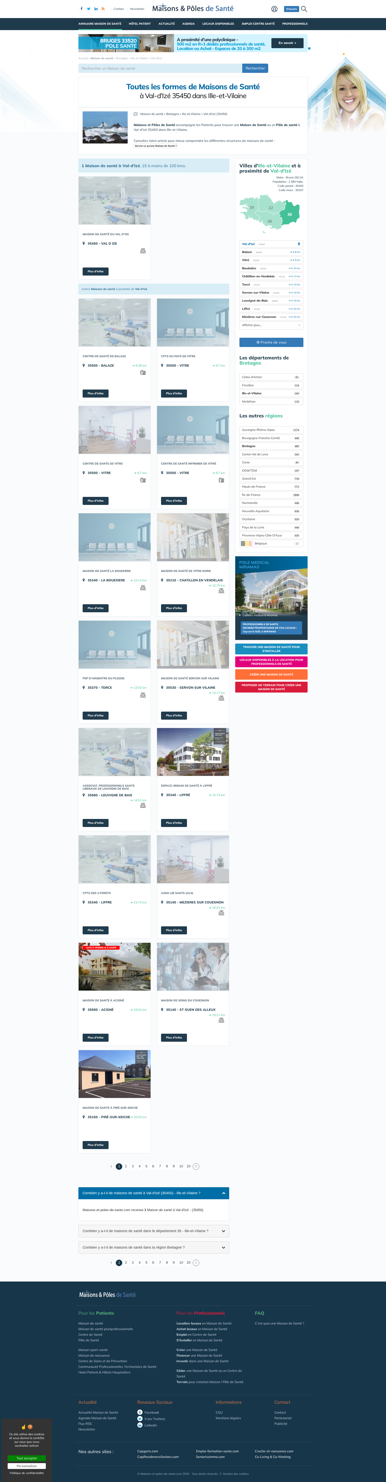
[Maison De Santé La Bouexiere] (115, 537)
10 (181, 1166)
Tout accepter (26, 1458)
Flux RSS (85, 1424)
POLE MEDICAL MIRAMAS (254, 564)
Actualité (167, 23)
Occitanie (270, 519)
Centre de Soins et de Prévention (102, 1361)
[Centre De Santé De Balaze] (115, 322)
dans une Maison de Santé (203, 1361)
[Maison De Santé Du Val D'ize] (115, 200)
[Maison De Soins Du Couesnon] (193, 967)
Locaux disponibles (218, 23)
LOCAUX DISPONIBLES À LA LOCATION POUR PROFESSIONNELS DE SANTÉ (271, 662)
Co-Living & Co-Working (273, 1457)
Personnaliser (27, 1466)
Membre (276, 9)
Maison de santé (90, 1323)
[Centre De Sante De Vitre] (115, 430)
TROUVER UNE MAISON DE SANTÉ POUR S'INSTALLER (271, 649)
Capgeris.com (147, 1451)
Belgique (276, 543)
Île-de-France (270, 495)
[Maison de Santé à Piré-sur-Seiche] (115, 1074)
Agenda (188, 23)
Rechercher (255, 68)
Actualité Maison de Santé (98, 1412)
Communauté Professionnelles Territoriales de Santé (117, 1367)
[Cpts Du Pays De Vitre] (193, 322)
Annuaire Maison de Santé (99, 23)
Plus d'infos (96, 271)
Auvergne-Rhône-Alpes (270, 430)
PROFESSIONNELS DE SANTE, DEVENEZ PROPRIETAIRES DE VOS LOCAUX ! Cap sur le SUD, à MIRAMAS (269, 628)
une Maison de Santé (197, 1350)
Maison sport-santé (93, 1350)
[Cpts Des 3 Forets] (115, 859)
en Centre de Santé (197, 1334)
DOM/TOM (270, 470)
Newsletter (137, 9)
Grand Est (270, 478)
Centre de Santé (90, 1334)
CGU (219, 1412)
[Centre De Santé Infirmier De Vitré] (193, 430)
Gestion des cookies (236, 1474)
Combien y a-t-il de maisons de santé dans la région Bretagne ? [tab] (134, 1247)
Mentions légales (228, 1418)
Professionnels (295, 23)
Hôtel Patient (140, 23)
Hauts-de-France (270, 486)
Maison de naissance (94, 1355)
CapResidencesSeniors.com (158, 1457)
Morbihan (270, 401)
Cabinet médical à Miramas (260, 615)
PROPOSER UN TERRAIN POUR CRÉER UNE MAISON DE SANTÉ (271, 687)
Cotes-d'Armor (270, 377)
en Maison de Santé (204, 1323)
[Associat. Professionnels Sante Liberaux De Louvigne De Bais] (115, 752)
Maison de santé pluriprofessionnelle (105, 1329)
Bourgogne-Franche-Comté (270, 438)
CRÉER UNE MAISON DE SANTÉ (271, 674)
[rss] (103, 9)
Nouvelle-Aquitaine (270, 511)
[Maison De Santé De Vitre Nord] (193, 537)
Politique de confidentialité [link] (27, 1473)
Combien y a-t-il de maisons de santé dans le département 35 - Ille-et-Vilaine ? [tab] (145, 1231)
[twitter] (89, 9)
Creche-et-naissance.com (274, 1451)
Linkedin (150, 1425)
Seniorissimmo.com (210, 1457)
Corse (270, 462)
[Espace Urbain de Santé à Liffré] (193, 752)
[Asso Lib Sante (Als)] (193, 859)
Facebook (151, 1412)
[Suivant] (196, 1166)
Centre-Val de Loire (270, 454)
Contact (119, 9)
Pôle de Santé (88, 1340)
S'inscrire (291, 8)
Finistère (270, 385)
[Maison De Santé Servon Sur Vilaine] (193, 644)
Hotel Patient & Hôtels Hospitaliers (104, 1372)
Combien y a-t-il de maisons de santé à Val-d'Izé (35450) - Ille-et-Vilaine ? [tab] (141, 1193)
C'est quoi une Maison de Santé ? (279, 1323)
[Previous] (111, 1166)
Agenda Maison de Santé (97, 1418)
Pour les (96, 1313)
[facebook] (81, 9)
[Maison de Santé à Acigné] (115, 967)
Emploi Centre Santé (258, 23)
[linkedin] (96, 9)
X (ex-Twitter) (154, 1419)
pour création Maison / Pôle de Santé (210, 1382)
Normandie (270, 503)
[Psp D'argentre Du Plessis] (115, 644)
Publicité (280, 1424)
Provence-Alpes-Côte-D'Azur (270, 535)
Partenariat (283, 1418)
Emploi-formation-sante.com (217, 1451)
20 (189, 1166)
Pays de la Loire (270, 527)
